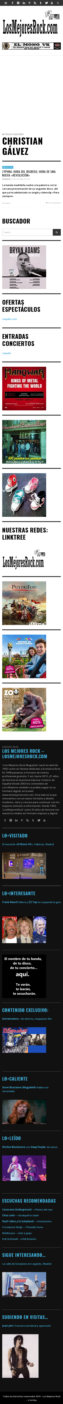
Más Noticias (8, 167)
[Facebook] (12, 3)
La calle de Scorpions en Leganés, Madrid (27, 1263)
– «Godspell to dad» (20, 1215)
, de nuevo (44, 1147)
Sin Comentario (54, 203)
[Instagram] (18, 3)
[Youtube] (52, 3)
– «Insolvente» (27, 1221)
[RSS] (35, 3)
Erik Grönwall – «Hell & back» (19, 1239)
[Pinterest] (29, 3)
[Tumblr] (41, 3)
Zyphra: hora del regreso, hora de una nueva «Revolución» (29, 173)
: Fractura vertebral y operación (26, 1325)
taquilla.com (9, 319)
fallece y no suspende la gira (31, 902)
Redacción (6, 179)
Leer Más (6, 203)
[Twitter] (46, 3)
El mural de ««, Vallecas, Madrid (28, 844)
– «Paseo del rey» (27, 1209)
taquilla (6, 353)
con (16, 1147)
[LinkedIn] (24, 3)
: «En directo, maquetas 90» (27, 1018)
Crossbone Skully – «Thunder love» (22, 1227)
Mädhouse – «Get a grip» (17, 1233)
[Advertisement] (31, 93)
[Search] (6, 3)
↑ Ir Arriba (32, 1400)
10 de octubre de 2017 (21, 179)
